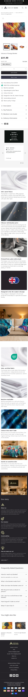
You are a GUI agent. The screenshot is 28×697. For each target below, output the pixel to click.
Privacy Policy (14, 669)
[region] (14, 153)
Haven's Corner (14, 647)
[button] (2, 7)
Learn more (4, 560)
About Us (14, 656)
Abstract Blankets (19, 12)
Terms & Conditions (14, 667)
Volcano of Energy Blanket (6, 14)
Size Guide (25, 61)
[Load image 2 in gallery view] (14, 47)
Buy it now (14, 77)
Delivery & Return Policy (14, 663)
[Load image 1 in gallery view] (6, 47)
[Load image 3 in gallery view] (22, 47)
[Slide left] (1, 47)
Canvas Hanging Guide (14, 651)
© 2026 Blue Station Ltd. (9, 682)
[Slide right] (26, 47)
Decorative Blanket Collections (7, 12)
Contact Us (14, 658)
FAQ (14, 649)
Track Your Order (14, 665)
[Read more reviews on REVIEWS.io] (14, 140)
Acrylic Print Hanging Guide (14, 653)
